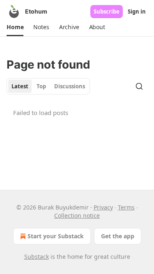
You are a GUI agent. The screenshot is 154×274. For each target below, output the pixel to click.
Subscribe (107, 11)
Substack (36, 256)
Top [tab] (41, 86)
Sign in (137, 11)
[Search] (139, 86)
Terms (126, 207)
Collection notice (77, 215)
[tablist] (48, 86)
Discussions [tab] (69, 86)
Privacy (103, 207)
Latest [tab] (19, 86)
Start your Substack (56, 236)
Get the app (117, 236)
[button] (15, 27)
